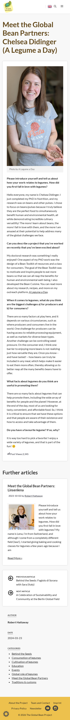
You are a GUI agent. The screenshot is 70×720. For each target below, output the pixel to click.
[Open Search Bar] (54, 6)
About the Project (18, 702)
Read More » (15, 558)
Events (16, 669)
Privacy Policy (19, 708)
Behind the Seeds (22, 653)
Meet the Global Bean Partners (30, 678)
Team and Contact (40, 702)
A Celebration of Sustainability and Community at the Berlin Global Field (37, 595)
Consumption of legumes (26, 657)
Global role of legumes (25, 674)
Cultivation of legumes (25, 661)
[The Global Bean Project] (8, 7)
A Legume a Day (38, 292)
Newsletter (36, 708)
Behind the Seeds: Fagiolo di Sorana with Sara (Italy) (36, 580)
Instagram (56, 708)
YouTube (48, 708)
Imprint (57, 702)
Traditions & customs (24, 682)
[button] (6, 714)
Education (18, 665)
